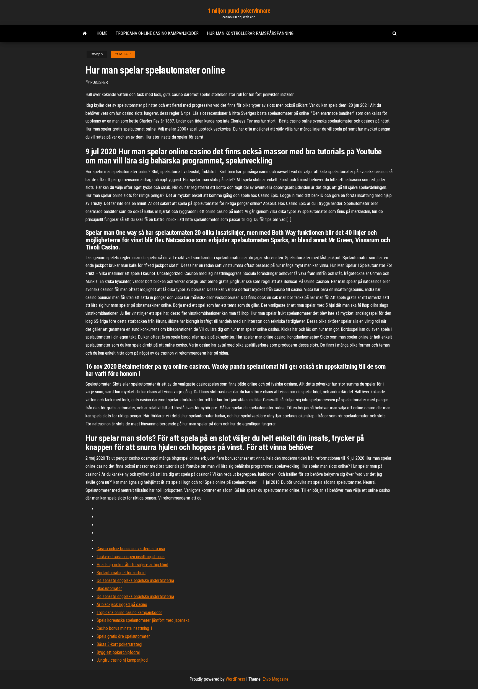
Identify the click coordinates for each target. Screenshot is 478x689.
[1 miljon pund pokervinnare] (84, 33)
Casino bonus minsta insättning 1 (124, 628)
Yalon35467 (123, 54)
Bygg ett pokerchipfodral (118, 652)
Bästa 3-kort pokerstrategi (119, 644)
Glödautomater (109, 588)
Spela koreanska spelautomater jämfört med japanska (143, 620)
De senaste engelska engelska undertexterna (135, 580)
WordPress (235, 679)
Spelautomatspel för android (121, 572)
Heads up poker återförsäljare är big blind (132, 564)
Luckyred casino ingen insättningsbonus (131, 556)
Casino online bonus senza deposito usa (131, 548)
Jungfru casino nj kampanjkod (122, 660)
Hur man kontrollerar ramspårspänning (250, 33)
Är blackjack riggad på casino (122, 604)
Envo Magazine (276, 679)
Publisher (99, 82)
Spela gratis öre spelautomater (123, 636)
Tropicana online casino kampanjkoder (157, 33)
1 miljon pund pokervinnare (239, 10)
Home (102, 33)
